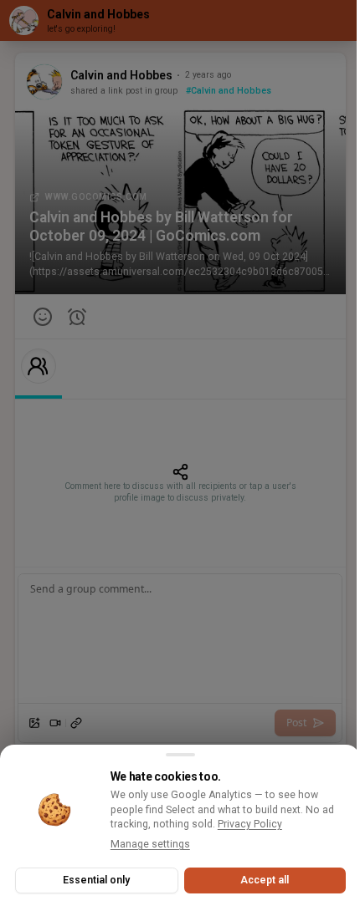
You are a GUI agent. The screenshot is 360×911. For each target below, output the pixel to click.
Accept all (264, 880)
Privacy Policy (250, 824)
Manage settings (150, 844)
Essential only (96, 880)
